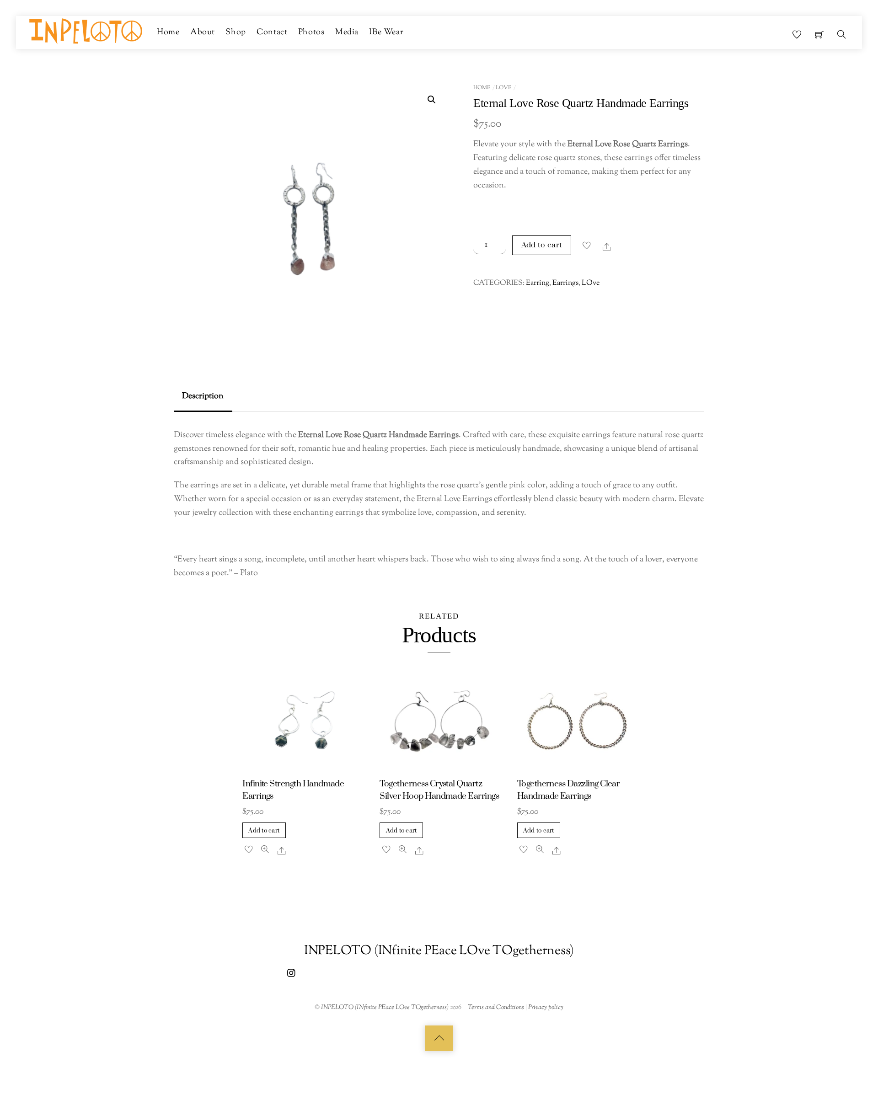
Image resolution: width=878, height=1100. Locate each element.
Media (347, 32)
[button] (431, 99)
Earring (537, 283)
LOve (503, 88)
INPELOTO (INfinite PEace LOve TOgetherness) (385, 1007)
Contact (272, 32)
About (202, 32)
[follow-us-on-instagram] (291, 972)
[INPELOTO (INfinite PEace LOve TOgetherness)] (86, 31)
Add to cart (541, 245)
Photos (311, 32)
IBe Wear (386, 32)
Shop (235, 32)
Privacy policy (545, 1007)
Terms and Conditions (496, 1007)
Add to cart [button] (263, 830)
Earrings (565, 283)
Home (168, 32)
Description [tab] (203, 396)
